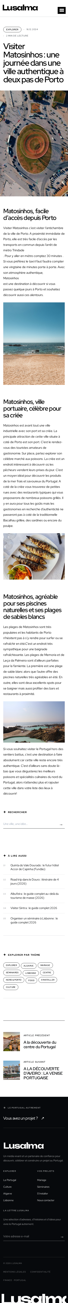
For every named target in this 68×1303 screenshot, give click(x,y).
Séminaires (12, 972)
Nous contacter (45, 1200)
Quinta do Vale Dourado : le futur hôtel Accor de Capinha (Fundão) (35, 867)
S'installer (47, 980)
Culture (11, 987)
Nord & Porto (14, 980)
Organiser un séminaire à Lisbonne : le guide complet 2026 (34, 920)
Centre (47, 972)
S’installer (42, 1193)
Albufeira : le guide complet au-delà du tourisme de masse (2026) (35, 896)
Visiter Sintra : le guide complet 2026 (34, 908)
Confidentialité (40, 1272)
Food (31, 980)
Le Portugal (9, 1180)
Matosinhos (11, 278)
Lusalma (20, 7)
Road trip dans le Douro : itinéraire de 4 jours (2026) (35, 881)
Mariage (45, 965)
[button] (62, 10)
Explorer (12, 29)
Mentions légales (14, 1272)
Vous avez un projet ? (23, 1118)
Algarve (29, 965)
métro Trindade (13, 250)
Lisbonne (30, 973)
